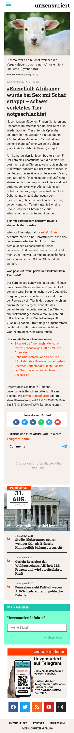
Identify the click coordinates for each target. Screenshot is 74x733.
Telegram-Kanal (18, 439)
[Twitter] (25, 707)
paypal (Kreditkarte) (36, 396)
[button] (8, 4)
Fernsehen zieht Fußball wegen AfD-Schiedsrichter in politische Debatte (39, 591)
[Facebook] (13, 707)
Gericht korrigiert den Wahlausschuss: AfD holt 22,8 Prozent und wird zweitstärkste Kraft (38, 567)
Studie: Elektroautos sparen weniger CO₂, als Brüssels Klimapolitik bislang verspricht (38, 543)
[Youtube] (49, 707)
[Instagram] (61, 707)
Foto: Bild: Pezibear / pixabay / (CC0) (22, 74)
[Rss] (37, 707)
